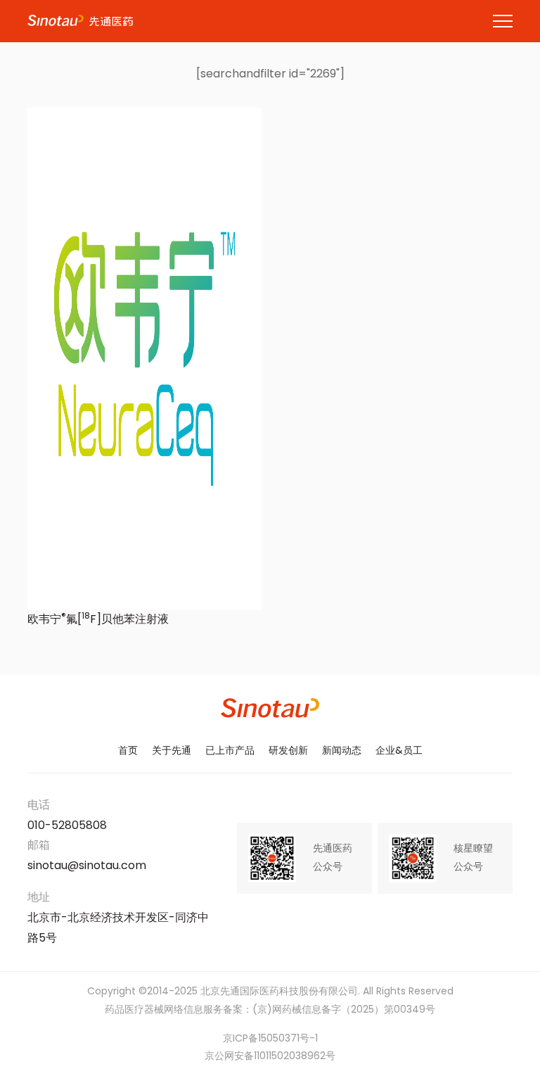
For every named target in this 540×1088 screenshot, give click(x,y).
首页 (128, 751)
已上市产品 (230, 751)
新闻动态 (341, 751)
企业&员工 (399, 751)
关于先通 (171, 751)
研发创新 (288, 751)
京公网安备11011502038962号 (270, 1056)
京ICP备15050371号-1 (270, 1039)
